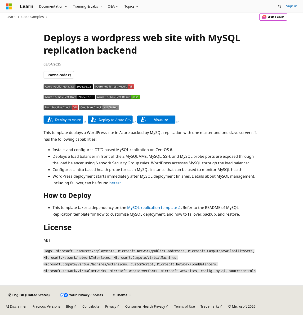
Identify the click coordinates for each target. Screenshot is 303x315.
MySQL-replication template (152, 207)
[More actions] (293, 17)
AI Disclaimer (16, 306)
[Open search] (279, 6)
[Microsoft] (9, 6)
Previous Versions (46, 306)
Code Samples (32, 16)
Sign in (291, 6)
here (113, 182)
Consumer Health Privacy (145, 306)
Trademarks (210, 306)
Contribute (90, 306)
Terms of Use (184, 306)
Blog (69, 306)
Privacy (110, 306)
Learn (11, 16)
